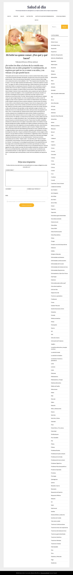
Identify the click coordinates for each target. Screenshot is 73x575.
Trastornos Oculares (56, 543)
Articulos (53, 109)
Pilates (52, 444)
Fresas (52, 302)
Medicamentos (54, 376)
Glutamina (53, 312)
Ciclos (52, 161)
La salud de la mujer (55, 352)
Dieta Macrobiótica (55, 235)
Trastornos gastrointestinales (58, 534)
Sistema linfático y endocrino (58, 514)
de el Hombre (54, 189)
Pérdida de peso (55, 434)
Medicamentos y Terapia (57, 379)
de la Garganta (54, 193)
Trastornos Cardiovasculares (58, 524)
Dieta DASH (54, 228)
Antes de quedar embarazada (44, 16)
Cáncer (15, 16)
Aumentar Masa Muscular (57, 116)
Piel (52, 440)
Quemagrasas (54, 479)
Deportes (53, 209)
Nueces (53, 412)
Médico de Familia (55, 386)
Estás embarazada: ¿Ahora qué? (58, 283)
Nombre (8, 189)
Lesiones (53, 366)
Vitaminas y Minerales (56, 556)
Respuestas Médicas (56, 495)
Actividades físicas (55, 45)
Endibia (53, 251)
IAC (52, 331)
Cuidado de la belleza (56, 186)
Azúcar (52, 122)
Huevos (53, 328)
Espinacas (53, 279)
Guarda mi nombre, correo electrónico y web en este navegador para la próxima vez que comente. (26, 201)
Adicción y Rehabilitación (57, 58)
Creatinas (53, 177)
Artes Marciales (55, 103)
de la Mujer (53, 196)
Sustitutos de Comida (56, 518)
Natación (53, 405)
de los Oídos (54, 202)
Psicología (53, 476)
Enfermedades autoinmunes (57, 257)
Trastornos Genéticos (56, 537)
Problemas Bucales (55, 450)
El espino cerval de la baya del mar (59, 244)
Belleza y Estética (55, 125)
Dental (52, 206)
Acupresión (53, 48)
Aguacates (53, 61)
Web (6, 195)
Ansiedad (53, 90)
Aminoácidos (54, 77)
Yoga (52, 559)
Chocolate (53, 154)
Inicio (9, 16)
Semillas (53, 511)
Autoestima (54, 119)
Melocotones (54, 389)
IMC (52, 334)
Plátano (53, 447)
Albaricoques (54, 64)
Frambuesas (54, 299)
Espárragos (54, 276)
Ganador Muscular (55, 305)
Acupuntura (54, 51)
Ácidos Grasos (54, 42)
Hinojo (52, 321)
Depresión (53, 212)
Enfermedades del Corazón (57, 263)
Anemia (53, 83)
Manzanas (53, 373)
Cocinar (53, 170)
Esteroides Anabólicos (56, 286)
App (52, 96)
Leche (52, 363)
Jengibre (53, 344)
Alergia (53, 71)
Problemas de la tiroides (56, 456)
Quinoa (53, 482)
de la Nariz (53, 199)
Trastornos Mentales (56, 540)
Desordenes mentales (56, 218)
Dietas (52, 238)
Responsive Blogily (45, 573)
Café (52, 135)
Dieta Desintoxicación (56, 231)
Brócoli (53, 132)
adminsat (35, 62)
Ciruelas (53, 164)
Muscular (53, 399)
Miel (52, 395)
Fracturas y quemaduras (56, 296)
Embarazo (53, 247)
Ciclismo (53, 157)
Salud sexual (54, 508)
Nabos (52, 402)
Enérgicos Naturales (56, 254)
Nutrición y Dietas (55, 418)
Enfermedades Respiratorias (58, 270)
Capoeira (53, 144)
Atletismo (53, 112)
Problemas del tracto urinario (58, 460)
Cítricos (53, 167)
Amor (52, 80)
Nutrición (30, 16)
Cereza (52, 148)
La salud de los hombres (56, 355)
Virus (52, 553)
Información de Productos (57, 341)
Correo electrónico (34, 189)
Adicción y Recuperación (57, 55)
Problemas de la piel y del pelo (58, 453)
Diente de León (54, 222)
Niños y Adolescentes (56, 408)
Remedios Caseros (55, 485)
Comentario (9, 170)
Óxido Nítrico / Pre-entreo (57, 428)
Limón (52, 370)
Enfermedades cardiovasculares (58, 260)
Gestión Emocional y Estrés (57, 308)
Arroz (52, 100)
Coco (52, 173)
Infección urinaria (55, 337)
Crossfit (53, 180)
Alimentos (53, 74)
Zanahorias (53, 563)
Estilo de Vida (54, 289)
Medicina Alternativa (56, 383)
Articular (53, 106)
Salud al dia (36, 7)
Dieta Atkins (54, 225)
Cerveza (53, 151)
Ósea (52, 424)
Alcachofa (53, 67)
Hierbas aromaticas (55, 318)
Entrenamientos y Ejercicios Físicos (59, 273)
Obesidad (53, 421)
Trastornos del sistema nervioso (58, 530)
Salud (22, 16)
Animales (53, 87)
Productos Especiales (56, 469)
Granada (53, 315)
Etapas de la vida (55, 292)
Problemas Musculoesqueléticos (58, 466)
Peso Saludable (54, 437)
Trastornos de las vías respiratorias (59, 527)
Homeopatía (54, 324)
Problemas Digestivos (56, 463)
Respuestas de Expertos (56, 492)
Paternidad (53, 431)
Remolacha (53, 489)
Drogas (53, 241)
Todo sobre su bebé (55, 521)
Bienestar (53, 128)
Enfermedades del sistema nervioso (59, 267)
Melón (52, 392)
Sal (51, 501)
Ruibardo (53, 498)
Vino (52, 550)
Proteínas (53, 473)
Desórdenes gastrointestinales (58, 215)
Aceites (53, 38)
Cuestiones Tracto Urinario (57, 183)
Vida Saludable (61, 16)
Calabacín (53, 138)
